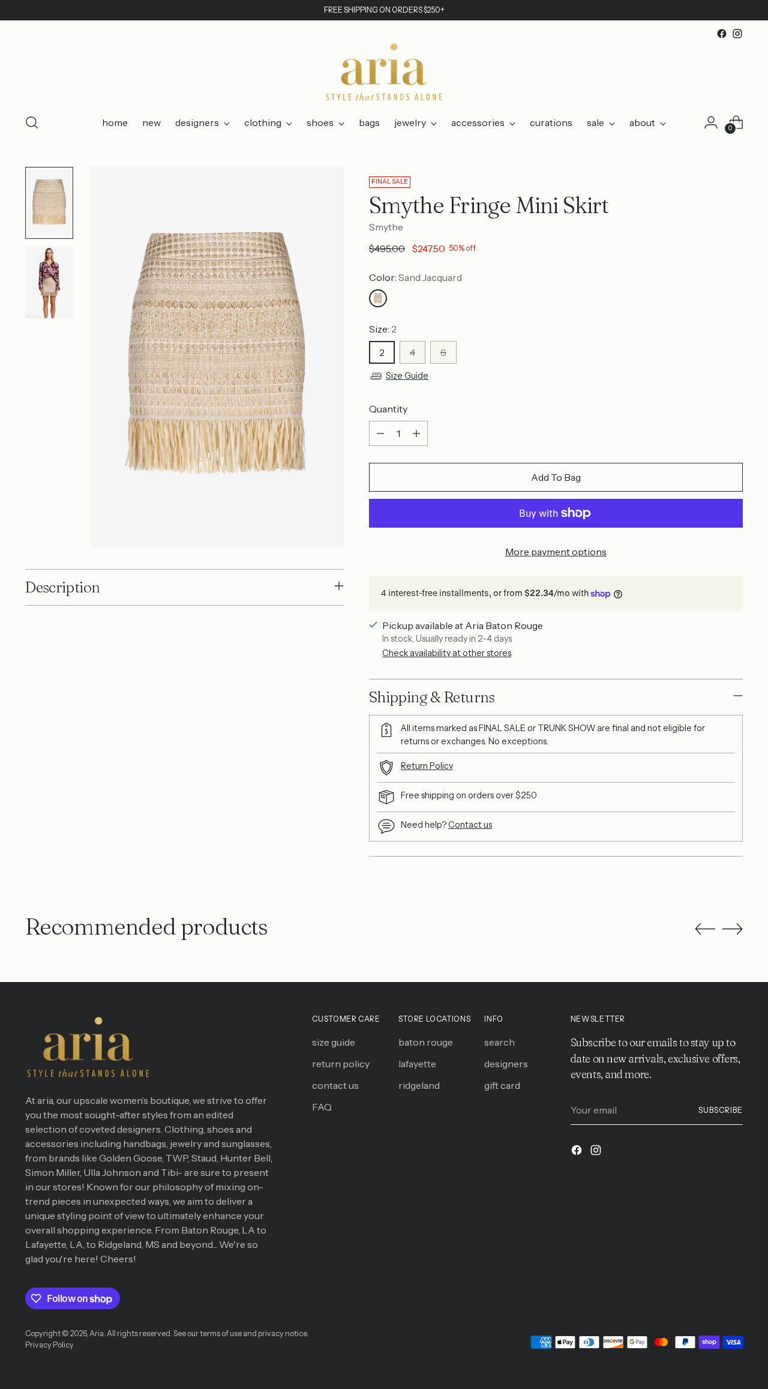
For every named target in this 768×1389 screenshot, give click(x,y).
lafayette (417, 1064)
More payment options (556, 552)
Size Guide (407, 375)
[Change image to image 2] (49, 282)
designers (506, 1064)
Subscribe (720, 1110)
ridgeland (419, 1085)
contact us (335, 1085)
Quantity (388, 409)
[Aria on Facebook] (721, 33)
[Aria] (384, 72)
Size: (383, 329)
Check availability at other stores (446, 653)
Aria (96, 1333)
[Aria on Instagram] (737, 33)
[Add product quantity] (416, 433)
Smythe (386, 227)
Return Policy (427, 766)
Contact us (470, 824)
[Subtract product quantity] (380, 433)
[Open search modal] (32, 122)
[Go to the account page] (711, 122)
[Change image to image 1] (49, 203)
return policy (341, 1064)
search (499, 1042)
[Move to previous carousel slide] (705, 929)
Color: (415, 277)
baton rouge (425, 1042)
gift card (502, 1085)
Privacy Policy (49, 1344)
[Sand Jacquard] (378, 298)
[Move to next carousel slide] (732, 928)
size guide (333, 1042)
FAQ (322, 1107)
